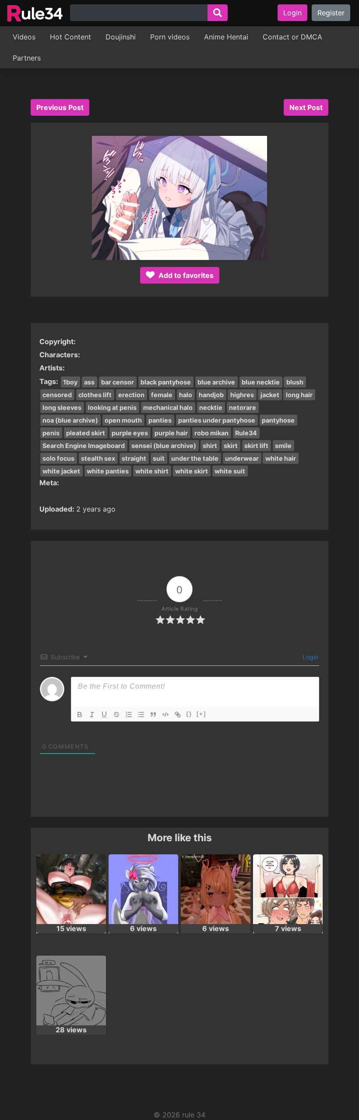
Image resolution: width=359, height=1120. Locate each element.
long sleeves (61, 407)
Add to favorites (185, 275)
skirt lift (256, 445)
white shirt (152, 471)
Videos (24, 36)
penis (51, 433)
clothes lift (95, 394)
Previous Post (60, 107)
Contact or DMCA (292, 36)
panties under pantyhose (216, 420)
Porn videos (170, 36)
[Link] (178, 714)
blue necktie (261, 382)
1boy (70, 382)
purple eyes (130, 433)
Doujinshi (121, 36)
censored (57, 394)
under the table (194, 458)
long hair (299, 394)
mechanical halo (168, 407)
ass (89, 382)
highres (242, 394)
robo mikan (211, 433)
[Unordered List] (141, 714)
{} (189, 714)
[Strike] (116, 714)
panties (160, 420)
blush (294, 382)
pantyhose (278, 420)
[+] (201, 714)
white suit (230, 471)
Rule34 (246, 433)
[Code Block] (165, 714)
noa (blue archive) (70, 420)
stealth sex (98, 458)
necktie (210, 407)
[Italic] (92, 714)
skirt (231, 445)
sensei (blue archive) (163, 445)
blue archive (216, 382)
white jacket (61, 471)
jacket (269, 394)
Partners (27, 57)
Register (331, 12)
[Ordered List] (129, 714)
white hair (280, 458)
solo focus (58, 458)
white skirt (191, 471)
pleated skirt (85, 433)
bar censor (117, 382)
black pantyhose (166, 382)
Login (292, 12)
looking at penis (112, 407)
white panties (108, 471)
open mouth (123, 420)
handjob (211, 394)
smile (283, 445)
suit (159, 458)
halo (185, 394)
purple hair (171, 433)
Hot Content (70, 36)
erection (131, 394)
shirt (210, 445)
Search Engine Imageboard (83, 445)
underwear (242, 458)
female (161, 394)
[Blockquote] (153, 714)
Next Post (306, 107)
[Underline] (104, 714)
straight (134, 458)
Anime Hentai (226, 36)
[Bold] (80, 714)
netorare (242, 407)
